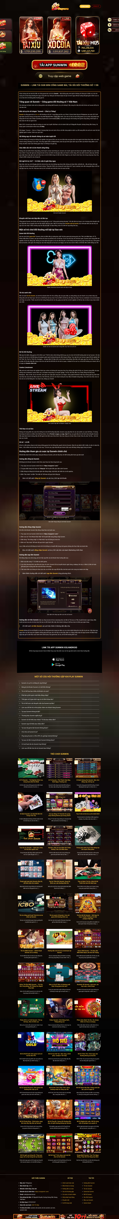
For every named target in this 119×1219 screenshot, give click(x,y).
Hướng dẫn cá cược (68, 1189)
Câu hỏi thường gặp (68, 1191)
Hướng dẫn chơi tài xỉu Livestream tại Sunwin (59, 951)
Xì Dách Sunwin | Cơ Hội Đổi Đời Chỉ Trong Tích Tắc (31, 814)
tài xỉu (37, 114)
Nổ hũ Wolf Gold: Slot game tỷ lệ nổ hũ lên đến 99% (31, 1054)
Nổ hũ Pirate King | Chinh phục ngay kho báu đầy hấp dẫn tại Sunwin (31, 1122)
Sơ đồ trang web (67, 1203)
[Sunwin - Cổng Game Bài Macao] (59, 6)
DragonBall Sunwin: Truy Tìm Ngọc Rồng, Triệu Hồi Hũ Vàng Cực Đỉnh (88, 1156)
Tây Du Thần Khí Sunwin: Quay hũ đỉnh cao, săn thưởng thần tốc (59, 882)
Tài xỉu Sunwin (88, 1189)
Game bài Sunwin (89, 1191)
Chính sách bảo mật (68, 1183)
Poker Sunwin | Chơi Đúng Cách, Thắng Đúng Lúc (59, 1021)
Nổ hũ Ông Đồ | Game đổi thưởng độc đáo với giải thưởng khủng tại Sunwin (59, 1122)
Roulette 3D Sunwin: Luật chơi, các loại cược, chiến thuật (88, 985)
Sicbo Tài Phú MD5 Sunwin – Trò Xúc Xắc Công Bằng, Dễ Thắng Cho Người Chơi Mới (31, 986)
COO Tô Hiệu (35, 1205)
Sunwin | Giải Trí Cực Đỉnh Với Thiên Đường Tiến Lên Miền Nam (59, 848)
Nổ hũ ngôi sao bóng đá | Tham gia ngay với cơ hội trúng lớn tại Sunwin (31, 1156)
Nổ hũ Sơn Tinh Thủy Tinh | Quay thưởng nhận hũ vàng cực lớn (59, 1088)
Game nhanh (87, 1203)
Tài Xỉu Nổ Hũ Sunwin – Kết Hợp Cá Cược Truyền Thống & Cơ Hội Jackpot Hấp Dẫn (88, 916)
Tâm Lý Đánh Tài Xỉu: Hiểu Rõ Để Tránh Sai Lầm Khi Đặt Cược (88, 882)
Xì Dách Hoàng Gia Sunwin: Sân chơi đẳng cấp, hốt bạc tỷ (87, 781)
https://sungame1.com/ (42, 1191)
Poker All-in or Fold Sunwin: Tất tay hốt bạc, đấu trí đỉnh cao (31, 1021)
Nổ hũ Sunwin (88, 1194)
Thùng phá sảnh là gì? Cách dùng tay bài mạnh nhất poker (87, 848)
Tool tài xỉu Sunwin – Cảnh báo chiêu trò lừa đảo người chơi (31, 848)
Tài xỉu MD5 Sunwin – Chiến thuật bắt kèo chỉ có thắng (31, 951)
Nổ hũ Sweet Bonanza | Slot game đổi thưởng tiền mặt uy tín (31, 1088)
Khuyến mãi (65, 1200)
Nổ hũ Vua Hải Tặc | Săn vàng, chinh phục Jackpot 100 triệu (59, 1054)
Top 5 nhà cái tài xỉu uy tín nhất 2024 (87, 814)
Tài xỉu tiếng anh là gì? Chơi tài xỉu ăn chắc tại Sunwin (31, 916)
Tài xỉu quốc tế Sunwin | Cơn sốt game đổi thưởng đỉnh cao (60, 916)
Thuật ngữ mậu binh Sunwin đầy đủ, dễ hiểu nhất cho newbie (31, 882)
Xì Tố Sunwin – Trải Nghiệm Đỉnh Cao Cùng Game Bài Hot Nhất (31, 781)
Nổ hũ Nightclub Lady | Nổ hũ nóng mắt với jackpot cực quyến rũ (88, 1122)
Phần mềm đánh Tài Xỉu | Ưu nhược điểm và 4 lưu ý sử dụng (88, 1021)
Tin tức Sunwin (88, 1186)
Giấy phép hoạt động (68, 1197)
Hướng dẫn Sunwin (89, 1183)
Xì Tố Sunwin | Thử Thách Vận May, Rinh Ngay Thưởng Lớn (59, 781)
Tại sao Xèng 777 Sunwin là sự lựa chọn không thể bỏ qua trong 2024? (59, 814)
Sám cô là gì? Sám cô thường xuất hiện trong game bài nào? (59, 985)
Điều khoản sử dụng (68, 1186)
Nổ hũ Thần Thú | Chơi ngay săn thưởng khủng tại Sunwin (88, 1054)
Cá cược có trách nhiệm (69, 1194)
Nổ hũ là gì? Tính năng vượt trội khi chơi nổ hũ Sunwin (59, 1156)
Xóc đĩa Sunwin (88, 1197)
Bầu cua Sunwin (88, 1200)
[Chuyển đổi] (19, 683)
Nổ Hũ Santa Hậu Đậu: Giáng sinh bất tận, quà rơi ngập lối (87, 1088)
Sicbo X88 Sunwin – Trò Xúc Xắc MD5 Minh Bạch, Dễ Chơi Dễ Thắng (88, 951)
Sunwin (21, 630)
